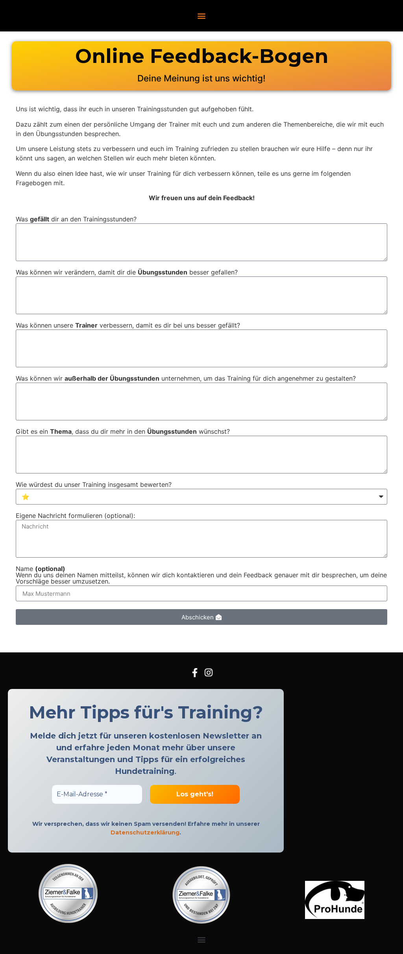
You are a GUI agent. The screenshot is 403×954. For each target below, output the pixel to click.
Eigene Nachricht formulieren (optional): (75, 515)
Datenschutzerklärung (145, 832)
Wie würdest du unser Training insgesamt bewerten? (94, 484)
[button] (201, 15)
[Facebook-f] (194, 672)
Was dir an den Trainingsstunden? (76, 219)
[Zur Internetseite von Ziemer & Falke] (68, 921)
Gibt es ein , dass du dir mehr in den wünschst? (123, 431)
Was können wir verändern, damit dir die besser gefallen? (127, 272)
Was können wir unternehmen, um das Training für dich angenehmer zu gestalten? (186, 378)
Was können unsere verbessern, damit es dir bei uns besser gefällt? (128, 325)
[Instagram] (208, 672)
